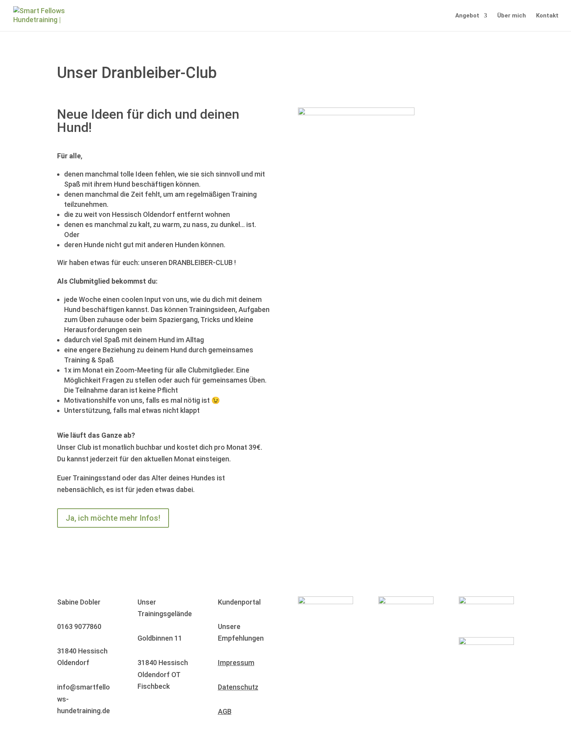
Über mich (511, 16)
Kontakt (547, 16)
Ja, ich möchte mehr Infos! (113, 518)
